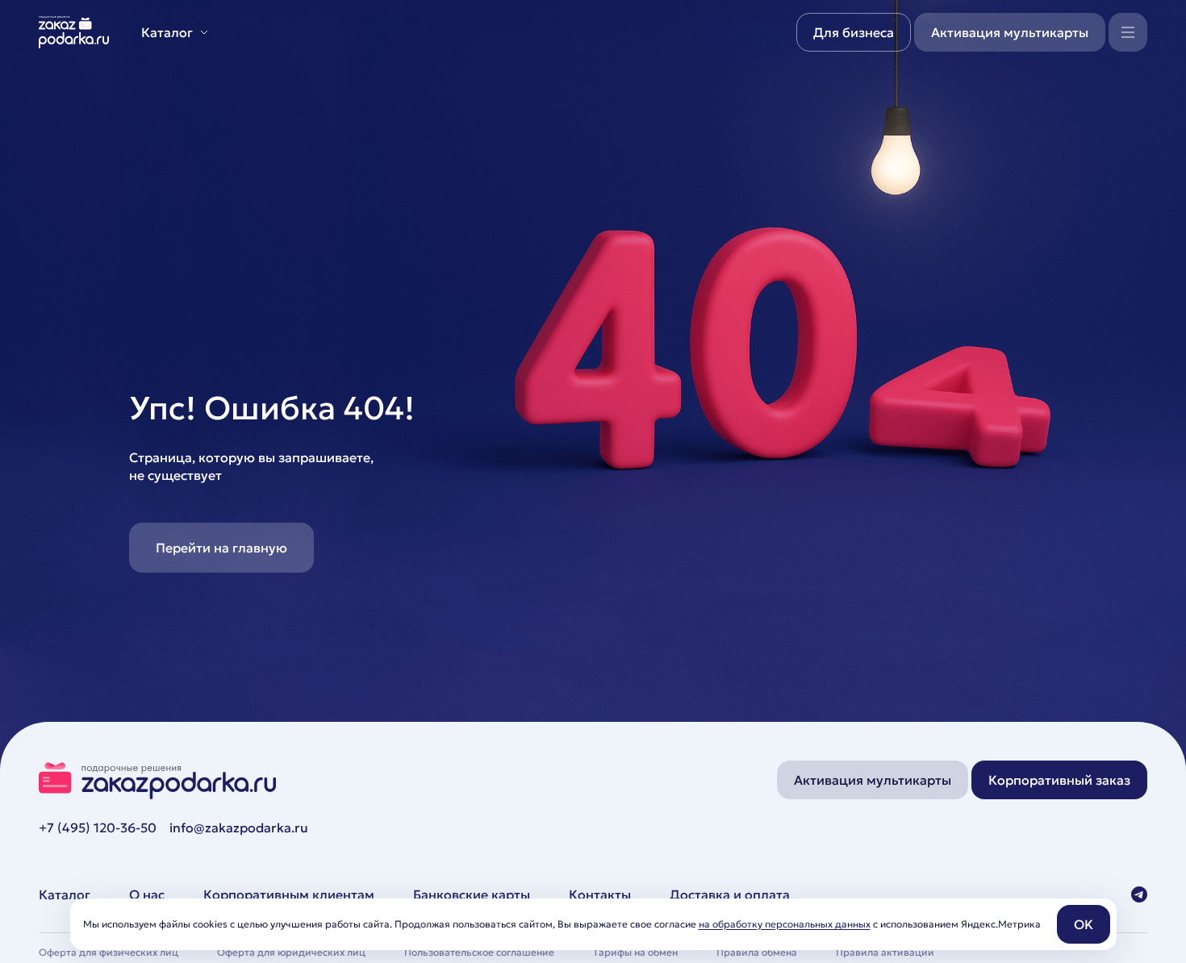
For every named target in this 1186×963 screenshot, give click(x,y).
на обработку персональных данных (785, 924)
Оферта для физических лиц (108, 952)
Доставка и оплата (730, 894)
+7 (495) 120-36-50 (98, 827)
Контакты (600, 894)
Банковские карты (471, 894)
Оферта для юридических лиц (291, 952)
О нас (147, 894)
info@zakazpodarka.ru (238, 827)
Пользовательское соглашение (479, 952)
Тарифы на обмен (635, 952)
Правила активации (885, 952)
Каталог (64, 894)
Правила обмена (756, 952)
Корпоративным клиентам (288, 894)
